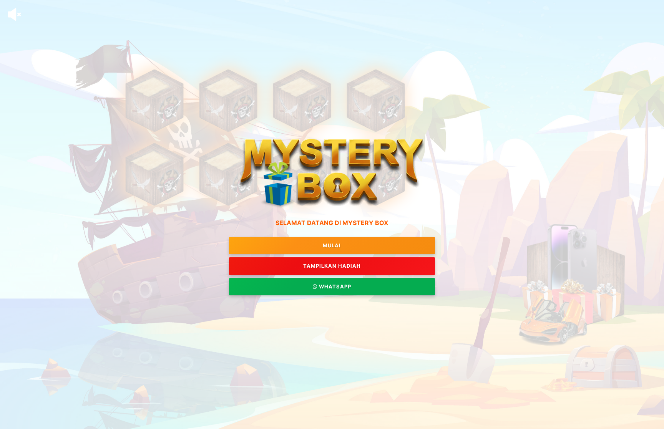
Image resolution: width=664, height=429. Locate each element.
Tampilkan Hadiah (332, 266)
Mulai (332, 245)
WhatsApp (334, 286)
